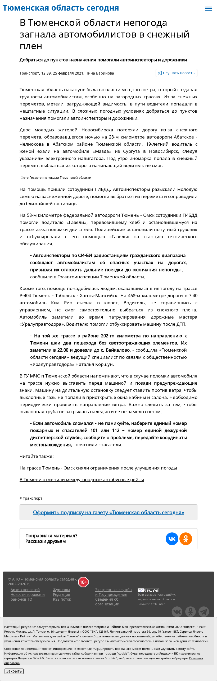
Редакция (61, 594)
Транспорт (29, 73)
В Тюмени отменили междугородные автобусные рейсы (82, 479)
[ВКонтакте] (172, 538)
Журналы (61, 589)
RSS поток (62, 599)
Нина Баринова (99, 73)
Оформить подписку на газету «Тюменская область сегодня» (108, 512)
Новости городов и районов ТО (28, 597)
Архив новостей (25, 589)
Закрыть (14, 671)
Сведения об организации (107, 601)
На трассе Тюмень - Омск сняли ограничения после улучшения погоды (98, 468)
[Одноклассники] (185, 538)
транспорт (32, 498)
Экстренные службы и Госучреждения (113, 592)
